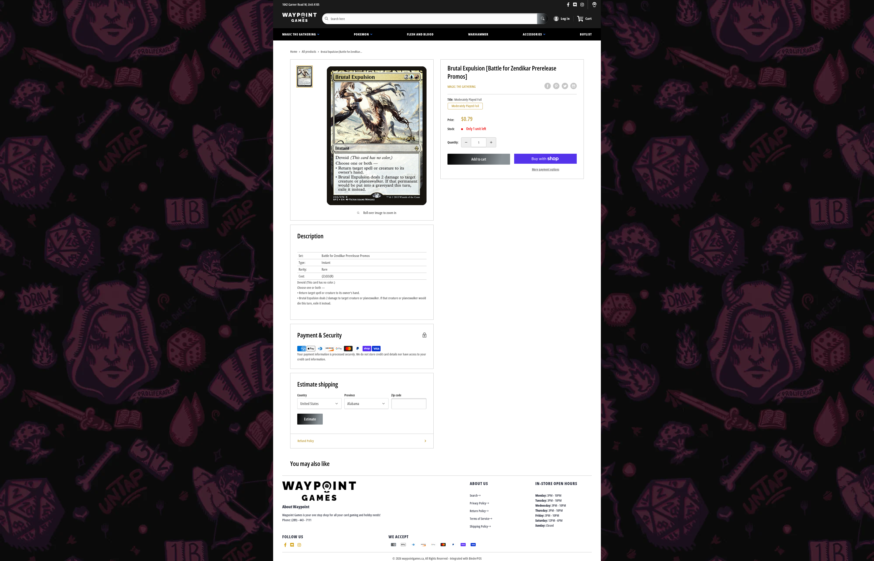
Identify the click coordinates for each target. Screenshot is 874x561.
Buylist (586, 34)
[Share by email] (573, 86)
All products (309, 51)
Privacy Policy (478, 503)
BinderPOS (475, 558)
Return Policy (478, 511)
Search (474, 495)
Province (349, 395)
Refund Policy (305, 441)
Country (302, 395)
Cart (588, 18)
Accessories (533, 34)
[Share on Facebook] (547, 86)
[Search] (542, 18)
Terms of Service (479, 518)
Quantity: (452, 142)
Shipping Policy (479, 526)
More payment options (545, 169)
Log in (565, 18)
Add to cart (478, 159)
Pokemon (362, 34)
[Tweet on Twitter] (565, 86)
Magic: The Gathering (461, 86)
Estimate (310, 419)
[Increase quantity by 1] (491, 142)
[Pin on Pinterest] (556, 86)
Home (293, 51)
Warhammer (478, 34)
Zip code (396, 395)
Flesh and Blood (420, 34)
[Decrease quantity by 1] (466, 142)
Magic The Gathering (299, 34)
